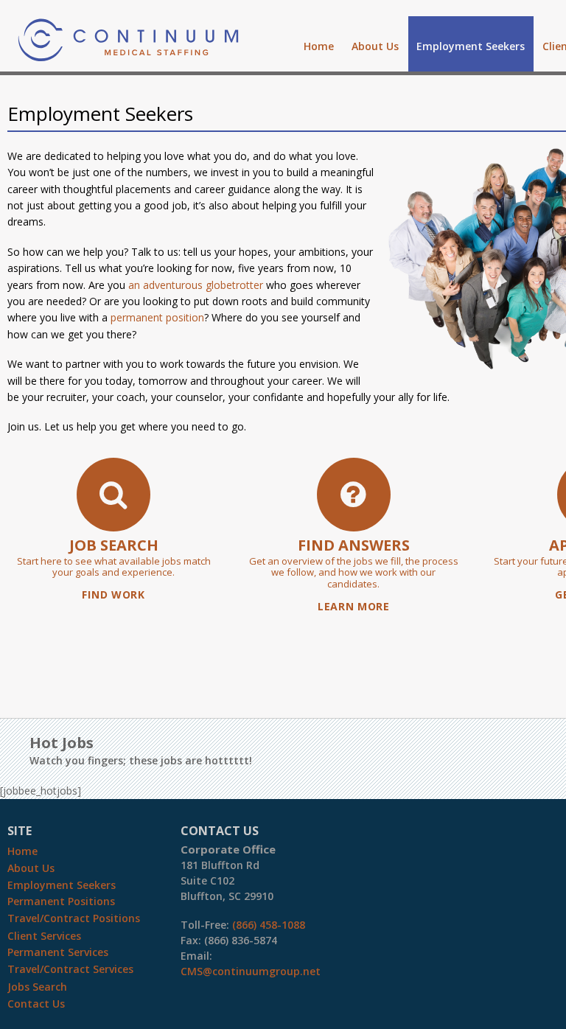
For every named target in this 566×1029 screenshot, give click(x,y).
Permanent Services (57, 952)
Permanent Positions (61, 901)
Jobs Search (37, 987)
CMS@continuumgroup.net (251, 971)
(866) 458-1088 (268, 925)
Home (319, 46)
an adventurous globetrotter (195, 285)
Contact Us (36, 1004)
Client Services (44, 936)
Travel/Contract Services (70, 969)
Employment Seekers (470, 46)
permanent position (157, 317)
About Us (375, 46)
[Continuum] (128, 53)
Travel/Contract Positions (73, 918)
